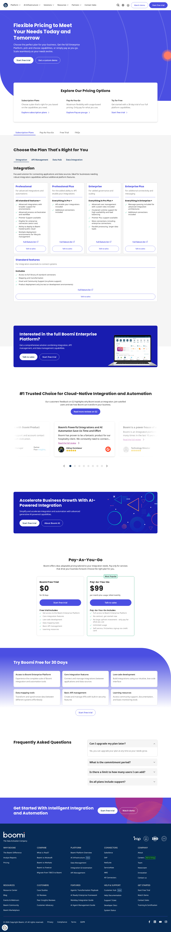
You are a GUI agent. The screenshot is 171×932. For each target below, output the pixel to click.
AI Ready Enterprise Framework (84, 895)
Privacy (50, 922)
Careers (146, 857)
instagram (166, 922)
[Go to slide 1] (70, 466)
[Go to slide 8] (102, 466)
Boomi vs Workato (44, 862)
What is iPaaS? (43, 852)
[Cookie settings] (5, 928)
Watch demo (139, 5)
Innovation (142, 872)
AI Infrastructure (31, 5)
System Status (110, 910)
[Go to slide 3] (79, 466)
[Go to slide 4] (84, 466)
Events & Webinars (11, 900)
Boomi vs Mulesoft (44, 857)
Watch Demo (143, 895)
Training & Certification (147, 905)
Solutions (48, 5)
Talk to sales (31, 249)
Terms (73, 922)
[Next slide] (107, 466)
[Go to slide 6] (93, 466)
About (140, 852)
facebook (149, 922)
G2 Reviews (41, 895)
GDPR (82, 922)
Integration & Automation (81, 867)
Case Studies (42, 890)
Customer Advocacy (45, 905)
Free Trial (64, 132)
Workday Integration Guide (82, 900)
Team (140, 863)
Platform (14, 5)
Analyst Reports (10, 857)
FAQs (77, 132)
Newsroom (142, 867)
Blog (5, 895)
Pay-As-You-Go (47, 132)
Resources (61, 5)
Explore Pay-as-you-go (77, 112)
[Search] (118, 5)
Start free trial (158, 5)
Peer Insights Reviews (46, 900)
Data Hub (57, 159)
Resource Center (10, 890)
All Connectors (110, 877)
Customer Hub (112, 890)
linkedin (155, 922)
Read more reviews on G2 (85, 411)
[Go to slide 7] (97, 466)
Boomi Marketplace (11, 910)
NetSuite (107, 862)
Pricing (6, 862)
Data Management (78, 863)
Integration (21, 159)
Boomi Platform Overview (81, 852)
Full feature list (29, 242)
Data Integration (74, 159)
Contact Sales (90, 5)
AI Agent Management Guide (83, 905)
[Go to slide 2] (75, 466)
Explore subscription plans (34, 112)
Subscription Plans (25, 132)
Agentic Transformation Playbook (84, 890)
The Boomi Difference (12, 852)
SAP (105, 857)
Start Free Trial (144, 890)
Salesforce (108, 852)
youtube (160, 922)
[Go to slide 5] (88, 466)
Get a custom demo (47, 60)
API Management (39, 159)
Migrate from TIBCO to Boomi (49, 872)
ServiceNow (109, 867)
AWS (106, 872)
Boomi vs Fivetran (44, 867)
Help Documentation (112, 895)
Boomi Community (11, 905)
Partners (75, 5)
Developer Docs (110, 905)
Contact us (142, 877)
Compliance (62, 922)
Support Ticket (110, 900)
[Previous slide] (64, 466)
